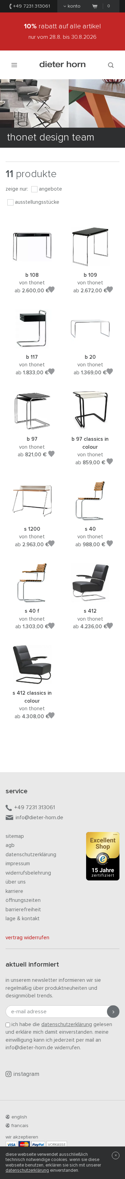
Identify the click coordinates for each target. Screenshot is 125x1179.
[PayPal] (38, 1144)
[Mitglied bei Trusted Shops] (102, 857)
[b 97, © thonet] (32, 426)
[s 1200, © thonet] (32, 516)
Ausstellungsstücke (37, 202)
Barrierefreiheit (23, 909)
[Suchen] (110, 65)
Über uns (16, 882)
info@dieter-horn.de (39, 817)
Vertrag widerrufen (27, 937)
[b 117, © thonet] (32, 344)
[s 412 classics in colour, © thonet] (32, 680)
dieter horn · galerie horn (62, 65)
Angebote (50, 189)
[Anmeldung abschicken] (113, 1011)
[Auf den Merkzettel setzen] (51, 291)
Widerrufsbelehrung (28, 873)
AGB (10, 845)
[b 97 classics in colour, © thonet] (90, 426)
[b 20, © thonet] (90, 344)
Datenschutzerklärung (31, 854)
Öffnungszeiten (23, 900)
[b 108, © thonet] (32, 262)
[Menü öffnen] (14, 65)
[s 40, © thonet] (90, 516)
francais (19, 1125)
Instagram (26, 1074)
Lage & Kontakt (23, 918)
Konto (74, 6)
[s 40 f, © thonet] (32, 598)
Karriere (14, 891)
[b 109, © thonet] (90, 262)
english (19, 1117)
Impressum (18, 863)
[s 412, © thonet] (90, 598)
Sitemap (15, 836)
